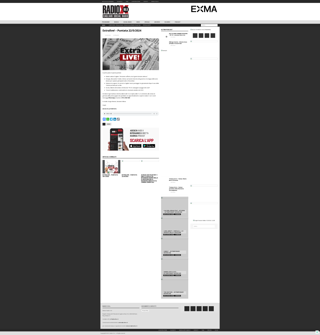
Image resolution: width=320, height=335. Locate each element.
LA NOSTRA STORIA (136, 1)
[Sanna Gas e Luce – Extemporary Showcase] (174, 268)
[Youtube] (215, 1)
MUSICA (116, 22)
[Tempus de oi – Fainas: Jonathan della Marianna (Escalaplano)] (164, 189)
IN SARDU (167, 22)
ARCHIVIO (157, 22)
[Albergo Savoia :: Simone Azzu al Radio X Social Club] (164, 43)
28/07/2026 (173, 45)
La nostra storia (162, 330)
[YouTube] (213, 35)
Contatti (196, 330)
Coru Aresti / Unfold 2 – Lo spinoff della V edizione (173, 231)
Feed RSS (209, 330)
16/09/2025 (177, 275)
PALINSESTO (119, 1)
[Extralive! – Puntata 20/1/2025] (111, 166)
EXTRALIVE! (116, 35)
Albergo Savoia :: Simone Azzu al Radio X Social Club (178, 42)
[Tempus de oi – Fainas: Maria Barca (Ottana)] (164, 180)
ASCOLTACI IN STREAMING (108, 1)
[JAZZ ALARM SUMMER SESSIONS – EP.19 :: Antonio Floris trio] (164, 35)
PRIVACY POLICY (155, 1)
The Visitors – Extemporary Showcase (174, 293)
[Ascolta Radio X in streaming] (200, 29)
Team (203, 330)
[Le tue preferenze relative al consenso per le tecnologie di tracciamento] (317, 332)
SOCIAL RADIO (127, 22)
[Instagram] (211, 1)
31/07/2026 (173, 37)
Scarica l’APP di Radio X (184, 330)
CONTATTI (145, 1)
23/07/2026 (173, 192)
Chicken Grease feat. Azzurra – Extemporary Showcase (174, 211)
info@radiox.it (114, 319)
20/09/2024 (177, 295)
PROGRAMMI (105, 22)
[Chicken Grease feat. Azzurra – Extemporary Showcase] (174, 207)
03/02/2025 (177, 255)
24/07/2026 (173, 182)
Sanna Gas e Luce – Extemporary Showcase (172, 272)
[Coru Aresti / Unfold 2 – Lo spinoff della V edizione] (174, 227)
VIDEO (138, 22)
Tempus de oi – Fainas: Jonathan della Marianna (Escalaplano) (176, 188)
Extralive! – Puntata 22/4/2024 (129, 175)
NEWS (108, 124)
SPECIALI (147, 22)
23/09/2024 (177, 214)
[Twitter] (208, 1)
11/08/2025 (177, 234)
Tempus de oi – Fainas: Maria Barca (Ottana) (177, 179)
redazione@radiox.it (131, 326)
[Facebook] (205, 1)
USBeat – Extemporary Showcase (172, 252)
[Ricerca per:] (209, 25)
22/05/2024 (108, 35)
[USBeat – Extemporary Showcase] (174, 248)
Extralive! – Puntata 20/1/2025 (110, 175)
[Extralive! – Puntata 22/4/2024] (131, 166)
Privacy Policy (145, 310)
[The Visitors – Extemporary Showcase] (174, 288)
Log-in (216, 330)
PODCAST (177, 22)
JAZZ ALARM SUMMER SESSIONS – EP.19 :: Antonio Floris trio (178, 34)
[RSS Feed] (218, 1)
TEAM (127, 1)
